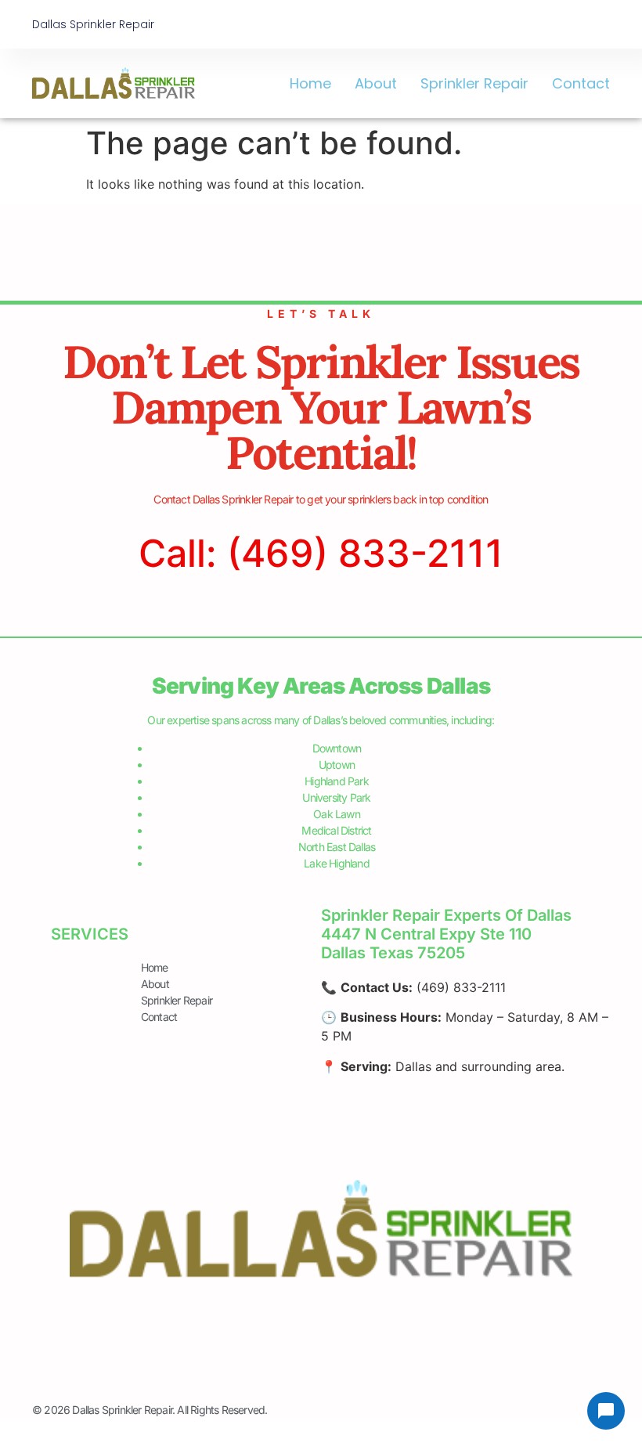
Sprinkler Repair (474, 83)
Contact (581, 83)
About (376, 83)
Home (310, 83)
